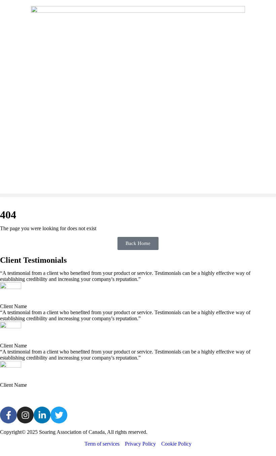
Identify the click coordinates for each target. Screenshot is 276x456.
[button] (138, 195)
